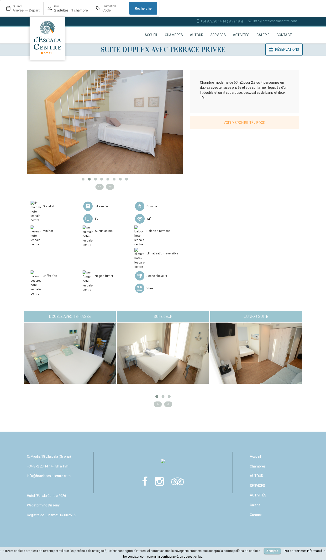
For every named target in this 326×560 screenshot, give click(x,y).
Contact (284, 35)
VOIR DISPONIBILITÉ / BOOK (244, 123)
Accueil (151, 35)
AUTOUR (196, 35)
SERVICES (218, 35)
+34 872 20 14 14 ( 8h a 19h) (221, 21)
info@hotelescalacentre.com (275, 21)
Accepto (272, 551)
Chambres (174, 35)
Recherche (143, 8)
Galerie (263, 35)
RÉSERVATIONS (287, 49)
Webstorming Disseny (43, 505)
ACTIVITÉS (241, 35)
